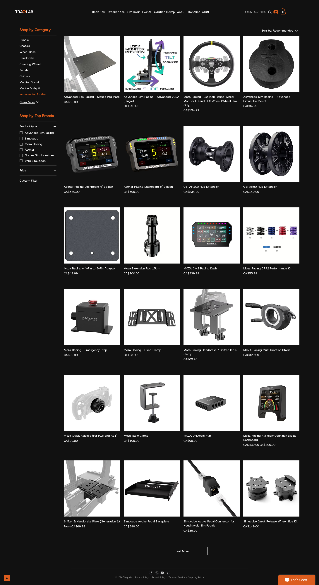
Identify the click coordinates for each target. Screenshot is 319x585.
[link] (283, 11)
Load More (181, 551)
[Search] (270, 12)
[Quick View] (92, 64)
